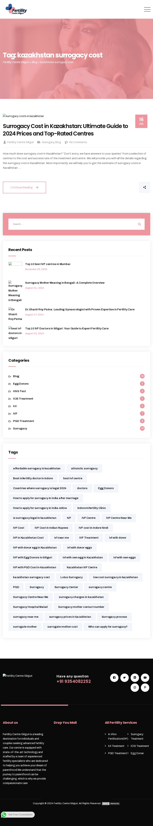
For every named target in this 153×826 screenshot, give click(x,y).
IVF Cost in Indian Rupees (51, 527)
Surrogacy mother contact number (81, 606)
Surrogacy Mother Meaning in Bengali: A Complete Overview (64, 282)
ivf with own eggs (124, 557)
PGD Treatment (23, 421)
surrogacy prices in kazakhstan (70, 616)
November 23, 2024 (36, 269)
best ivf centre (72, 478)
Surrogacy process (114, 616)
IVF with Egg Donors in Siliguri (32, 557)
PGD (16, 587)
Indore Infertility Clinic (91, 507)
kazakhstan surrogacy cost (31, 577)
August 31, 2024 (34, 288)
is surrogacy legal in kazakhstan (34, 517)
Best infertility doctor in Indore (33, 478)
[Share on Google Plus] (128, 187)
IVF (15, 413)
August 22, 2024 (34, 333)
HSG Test (19, 391)
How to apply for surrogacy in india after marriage (45, 498)
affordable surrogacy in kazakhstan (36, 468)
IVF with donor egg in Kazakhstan (35, 547)
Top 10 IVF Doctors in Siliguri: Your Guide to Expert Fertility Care (67, 328)
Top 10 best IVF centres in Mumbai (47, 264)
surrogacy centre (100, 587)
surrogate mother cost (62, 626)
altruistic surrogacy (84, 468)
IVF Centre (89, 517)
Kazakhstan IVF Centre (82, 567)
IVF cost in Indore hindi (93, 527)
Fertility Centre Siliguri (20, 142)
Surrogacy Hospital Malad (30, 606)
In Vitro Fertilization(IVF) (118, 736)
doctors (82, 488)
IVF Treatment (88, 537)
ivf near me (61, 537)
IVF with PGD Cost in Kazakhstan (34, 567)
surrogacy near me (25, 616)
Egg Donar (137, 753)
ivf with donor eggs (79, 547)
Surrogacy (48, 142)
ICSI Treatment (23, 398)
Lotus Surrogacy (71, 577)
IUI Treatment (116, 746)
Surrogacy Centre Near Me (30, 597)
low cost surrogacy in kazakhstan (115, 577)
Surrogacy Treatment (137, 736)
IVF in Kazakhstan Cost (28, 537)
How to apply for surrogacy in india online (40, 507)
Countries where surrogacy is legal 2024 (39, 488)
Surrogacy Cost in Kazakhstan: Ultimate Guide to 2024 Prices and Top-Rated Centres (65, 130)
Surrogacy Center (66, 587)
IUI (14, 406)
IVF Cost (18, 527)
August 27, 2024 (34, 314)
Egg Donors (21, 383)
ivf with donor (117, 537)
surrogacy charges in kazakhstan (81, 597)
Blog (58, 142)
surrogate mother (25, 626)
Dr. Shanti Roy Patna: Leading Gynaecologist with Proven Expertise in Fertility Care (79, 309)
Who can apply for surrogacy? (107, 626)
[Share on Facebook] (116, 187)
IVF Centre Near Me (118, 517)
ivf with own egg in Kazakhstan (83, 557)
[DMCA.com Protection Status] (111, 803)
